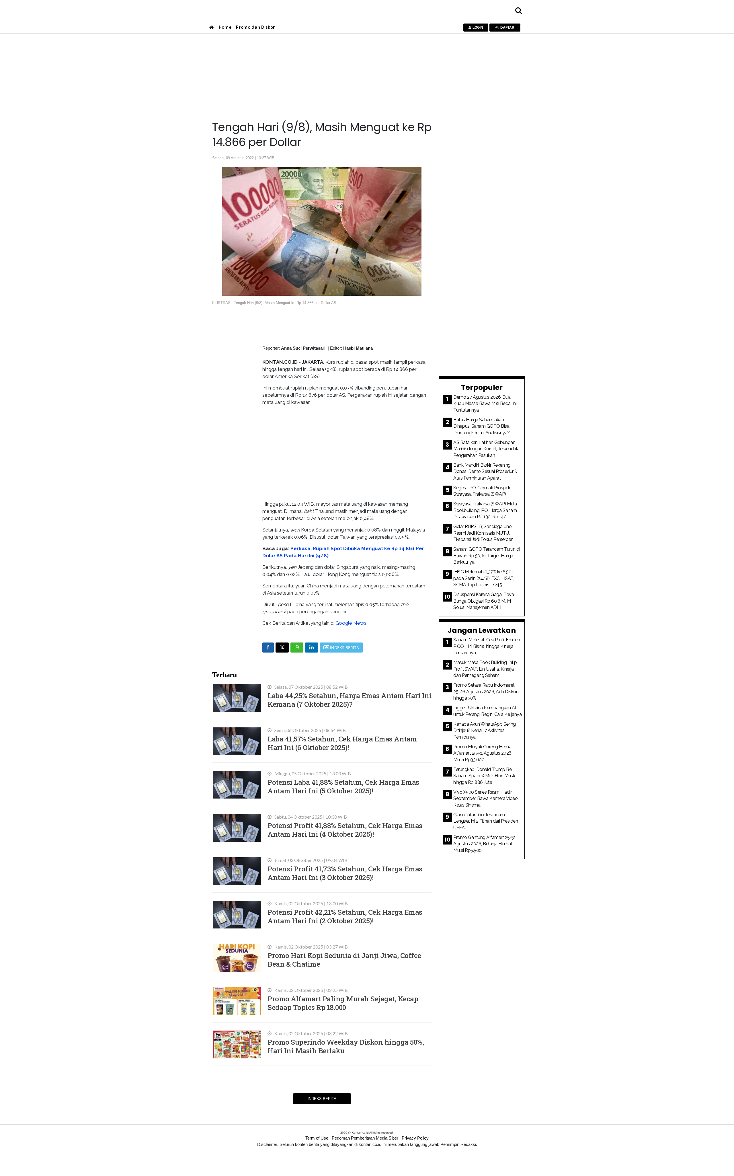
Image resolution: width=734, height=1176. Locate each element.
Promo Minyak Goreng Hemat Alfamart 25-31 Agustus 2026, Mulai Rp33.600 (483, 753)
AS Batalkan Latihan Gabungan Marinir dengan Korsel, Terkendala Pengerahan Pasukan (486, 449)
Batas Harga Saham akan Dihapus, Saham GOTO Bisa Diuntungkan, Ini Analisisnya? (481, 426)
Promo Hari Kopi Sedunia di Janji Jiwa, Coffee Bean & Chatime (344, 960)
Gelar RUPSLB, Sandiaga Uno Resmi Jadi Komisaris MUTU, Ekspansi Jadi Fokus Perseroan (483, 533)
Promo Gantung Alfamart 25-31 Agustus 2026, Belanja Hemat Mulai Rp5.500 (484, 844)
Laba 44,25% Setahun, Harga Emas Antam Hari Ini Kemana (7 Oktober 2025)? (350, 700)
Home (225, 27)
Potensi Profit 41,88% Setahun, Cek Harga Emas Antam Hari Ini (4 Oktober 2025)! (345, 830)
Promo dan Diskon (256, 27)
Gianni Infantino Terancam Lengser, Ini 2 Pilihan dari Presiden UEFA (485, 821)
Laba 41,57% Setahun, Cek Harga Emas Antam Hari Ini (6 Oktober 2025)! (342, 743)
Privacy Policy (415, 1138)
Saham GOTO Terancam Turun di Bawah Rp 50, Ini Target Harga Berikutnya (486, 555)
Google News (350, 623)
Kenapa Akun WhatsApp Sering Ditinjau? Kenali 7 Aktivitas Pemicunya (484, 730)
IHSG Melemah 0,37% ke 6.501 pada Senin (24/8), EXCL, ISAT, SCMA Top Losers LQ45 (483, 578)
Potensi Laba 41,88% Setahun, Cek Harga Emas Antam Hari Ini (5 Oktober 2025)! (343, 786)
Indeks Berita (322, 1099)
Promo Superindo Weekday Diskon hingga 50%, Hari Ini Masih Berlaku (346, 1046)
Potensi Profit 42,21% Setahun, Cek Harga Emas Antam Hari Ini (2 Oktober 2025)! (345, 916)
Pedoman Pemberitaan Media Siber (365, 1138)
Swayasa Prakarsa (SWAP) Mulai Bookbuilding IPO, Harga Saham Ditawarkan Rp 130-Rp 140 (485, 510)
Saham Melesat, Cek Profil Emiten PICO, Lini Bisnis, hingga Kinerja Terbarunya (486, 646)
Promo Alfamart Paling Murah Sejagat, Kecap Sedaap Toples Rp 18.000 (343, 1003)
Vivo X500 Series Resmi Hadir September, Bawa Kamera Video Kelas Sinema (485, 798)
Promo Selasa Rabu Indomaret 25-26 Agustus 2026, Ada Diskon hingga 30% (485, 691)
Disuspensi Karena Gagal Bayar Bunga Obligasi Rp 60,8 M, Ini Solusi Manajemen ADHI (484, 601)
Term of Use (316, 1138)
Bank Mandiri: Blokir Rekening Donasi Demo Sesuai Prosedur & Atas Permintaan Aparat (485, 471)
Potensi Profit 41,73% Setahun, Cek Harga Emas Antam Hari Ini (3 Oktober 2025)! (345, 873)
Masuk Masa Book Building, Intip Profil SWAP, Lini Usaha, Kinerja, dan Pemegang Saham (485, 669)
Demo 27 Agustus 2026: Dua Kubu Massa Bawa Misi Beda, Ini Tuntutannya (484, 403)
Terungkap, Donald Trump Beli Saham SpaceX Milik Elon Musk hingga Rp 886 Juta (484, 776)
